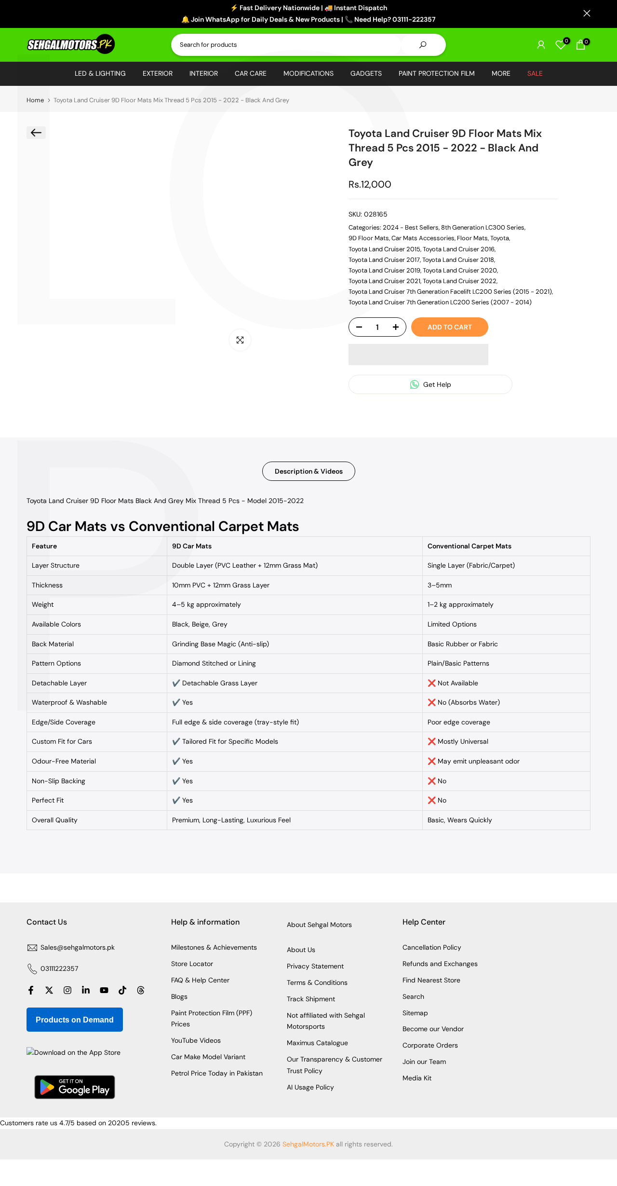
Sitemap (415, 1013)
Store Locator (192, 963)
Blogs (179, 996)
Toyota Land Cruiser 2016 (459, 249)
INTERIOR (203, 73)
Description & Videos (309, 471)
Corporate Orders (430, 1045)
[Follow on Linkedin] (85, 990)
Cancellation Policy (431, 947)
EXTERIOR (158, 73)
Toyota (499, 238)
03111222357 (59, 968)
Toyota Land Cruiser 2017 (384, 260)
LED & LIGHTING (100, 73)
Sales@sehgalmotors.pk (77, 947)
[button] (418, 354)
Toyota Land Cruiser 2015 (384, 249)
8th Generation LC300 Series (482, 227)
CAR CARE (251, 73)
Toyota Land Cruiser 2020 (460, 270)
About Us (301, 949)
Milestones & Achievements (214, 947)
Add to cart (450, 327)
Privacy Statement (315, 966)
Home (35, 100)
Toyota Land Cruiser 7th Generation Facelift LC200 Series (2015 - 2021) (450, 291)
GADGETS (366, 73)
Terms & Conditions (317, 982)
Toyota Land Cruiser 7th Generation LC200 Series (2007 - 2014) (440, 302)
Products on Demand (75, 1020)
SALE (535, 73)
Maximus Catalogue (317, 1042)
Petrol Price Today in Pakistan (217, 1073)
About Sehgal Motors (319, 924)
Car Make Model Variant (208, 1056)
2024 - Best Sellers (411, 227)
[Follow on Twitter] (49, 990)
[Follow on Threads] (140, 990)
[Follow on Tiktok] (122, 990)
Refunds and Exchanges (440, 963)
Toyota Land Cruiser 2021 (384, 281)
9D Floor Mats (369, 238)
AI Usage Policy (310, 1087)
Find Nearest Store (431, 980)
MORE (501, 73)
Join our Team (424, 1061)
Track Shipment (311, 999)
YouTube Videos (196, 1040)
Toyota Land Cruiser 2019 (384, 270)
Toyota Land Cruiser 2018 (458, 260)
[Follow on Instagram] (67, 990)
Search (413, 996)
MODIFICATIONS (308, 73)
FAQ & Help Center (200, 980)
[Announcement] (308, 14)
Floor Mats (472, 238)
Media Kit (416, 1078)
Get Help (436, 384)
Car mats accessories (423, 238)
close (30, 13)
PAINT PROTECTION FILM (437, 73)
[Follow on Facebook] (31, 990)
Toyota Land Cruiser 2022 (459, 281)
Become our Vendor (433, 1028)
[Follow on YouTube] (104, 990)
